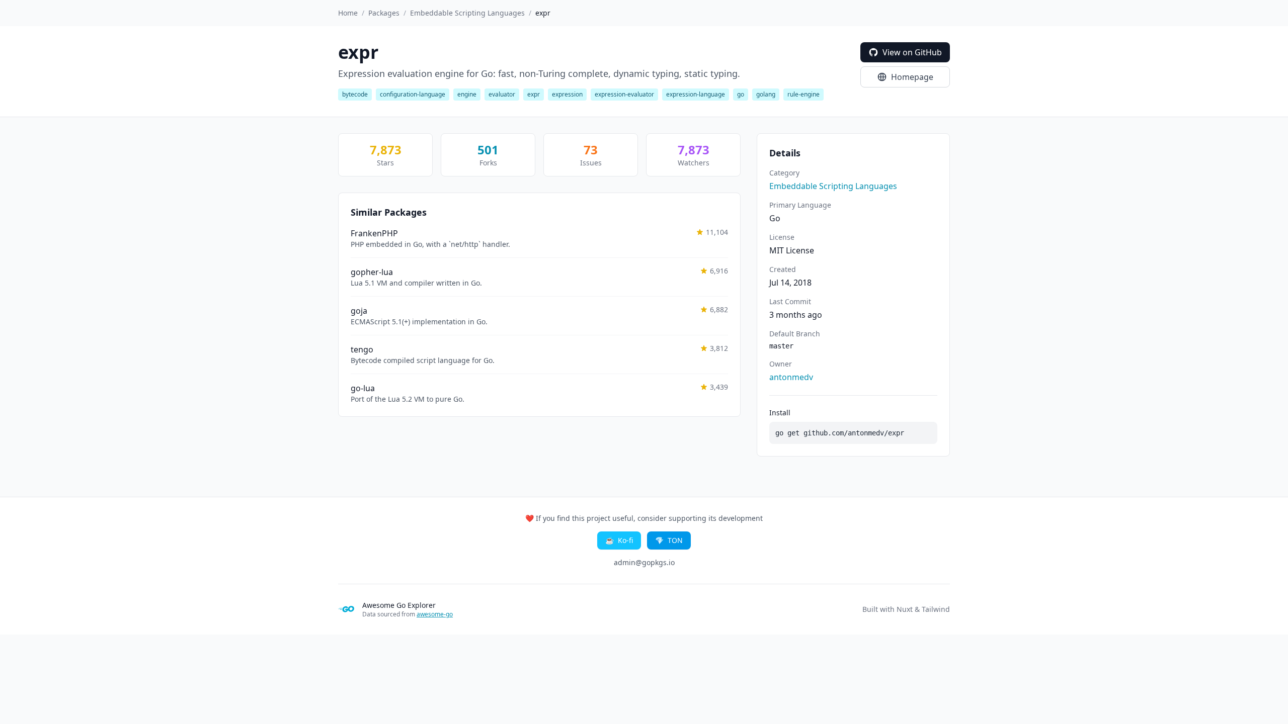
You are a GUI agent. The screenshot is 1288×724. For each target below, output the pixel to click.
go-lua (363, 388)
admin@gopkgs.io (644, 562)
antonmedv (791, 377)
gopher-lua (372, 272)
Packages (383, 13)
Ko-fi (619, 540)
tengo (362, 349)
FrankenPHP (374, 233)
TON (669, 540)
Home (348, 13)
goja (359, 310)
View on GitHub (912, 52)
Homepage (912, 76)
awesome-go (435, 614)
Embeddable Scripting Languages (467, 13)
